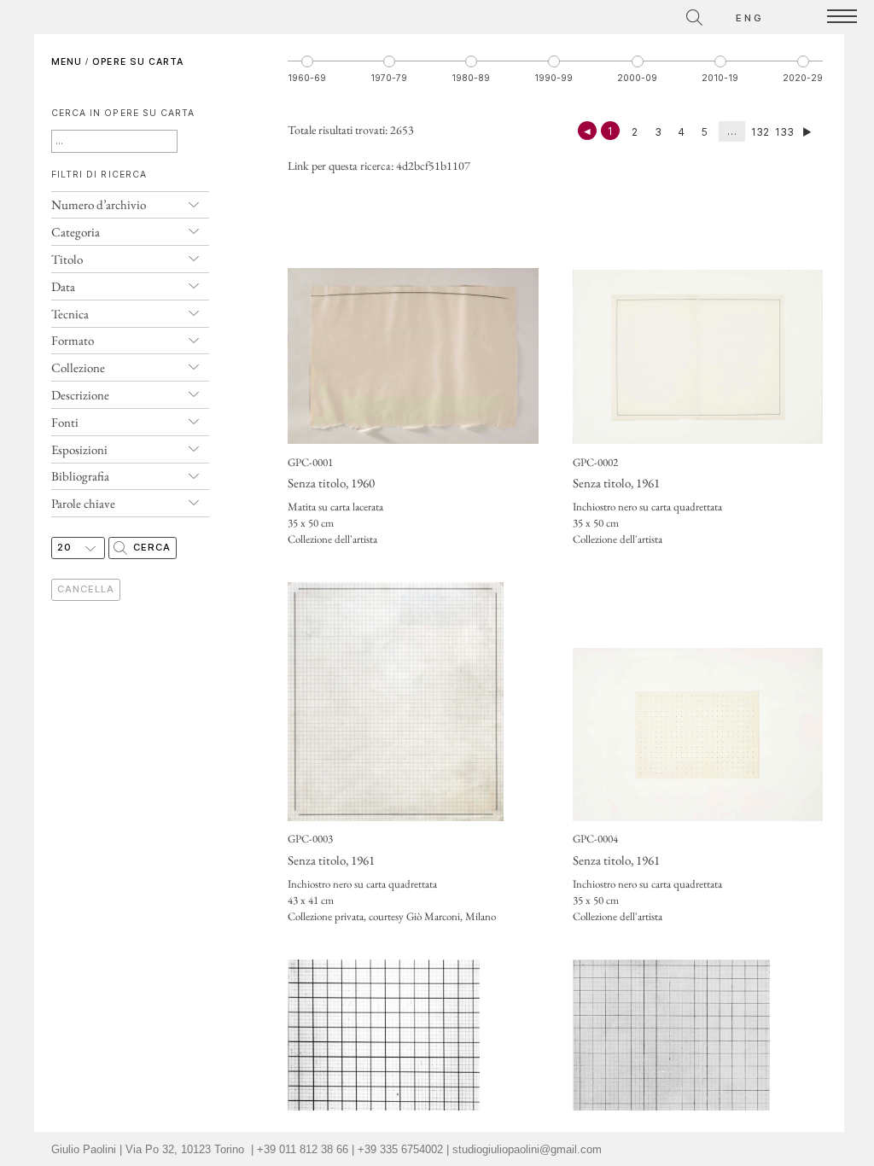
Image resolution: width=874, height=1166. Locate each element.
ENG (750, 18)
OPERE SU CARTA (138, 61)
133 (784, 131)
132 (760, 131)
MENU (66, 61)
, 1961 (616, 483)
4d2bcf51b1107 (433, 165)
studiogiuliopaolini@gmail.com (527, 1150)
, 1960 (331, 483)
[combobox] (619, 15)
